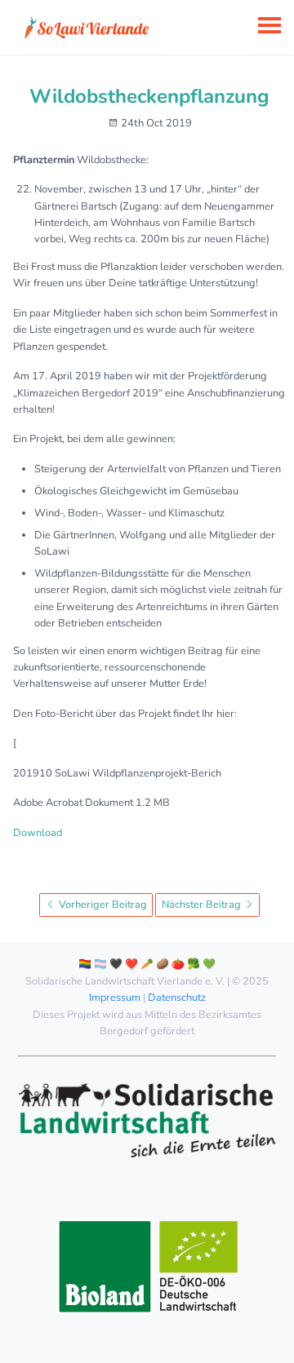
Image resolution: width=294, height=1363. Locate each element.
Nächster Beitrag (202, 904)
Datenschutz (177, 997)
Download (37, 832)
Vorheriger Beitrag (101, 904)
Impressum (114, 997)
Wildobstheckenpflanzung (149, 96)
